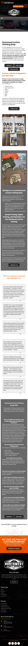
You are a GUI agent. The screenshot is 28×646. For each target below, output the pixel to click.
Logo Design (3, 611)
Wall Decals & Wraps (5, 606)
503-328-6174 (8, 3)
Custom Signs (4, 605)
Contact (9, 65)
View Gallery (14, 69)
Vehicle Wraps (4, 603)
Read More (14, 582)
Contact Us (14, 108)
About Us (3, 591)
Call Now (19, 65)
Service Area (4, 594)
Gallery (2, 593)
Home (2, 589)
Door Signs (3, 610)
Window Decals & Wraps (6, 608)
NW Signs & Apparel (14, 49)
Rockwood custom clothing (11, 258)
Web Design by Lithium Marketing (18, 640)
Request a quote (18, 6)
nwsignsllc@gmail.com (8, 627)
